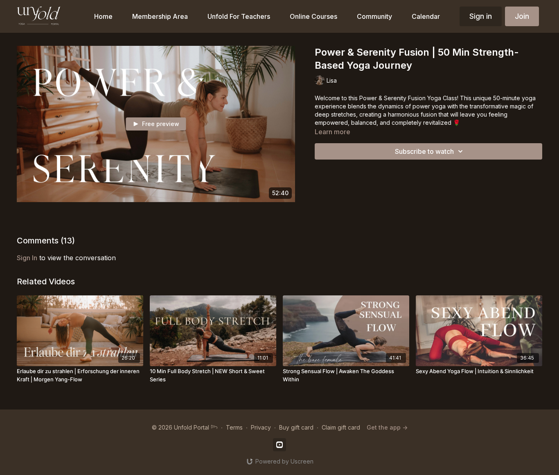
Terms (234, 427)
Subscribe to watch (424, 151)
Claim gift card (341, 427)
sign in (27, 258)
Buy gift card (296, 427)
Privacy (261, 427)
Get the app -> (387, 427)
